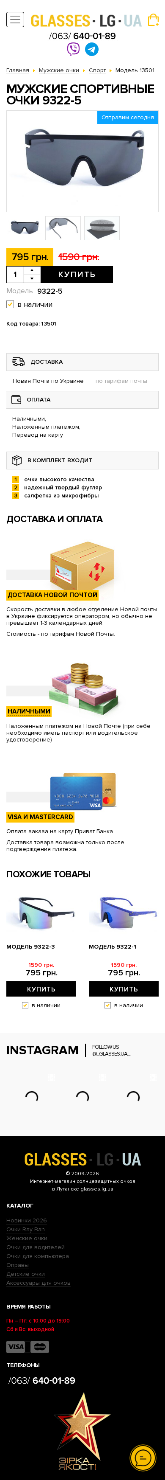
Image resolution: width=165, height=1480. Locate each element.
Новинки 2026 (26, 1220)
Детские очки (25, 1274)
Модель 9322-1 (112, 947)
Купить (77, 275)
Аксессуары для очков (38, 1282)
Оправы (17, 1265)
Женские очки (26, 1238)
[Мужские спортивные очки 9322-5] (82, 161)
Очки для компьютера (37, 1256)
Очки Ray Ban (25, 1229)
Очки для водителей (35, 1247)
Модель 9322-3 (30, 947)
